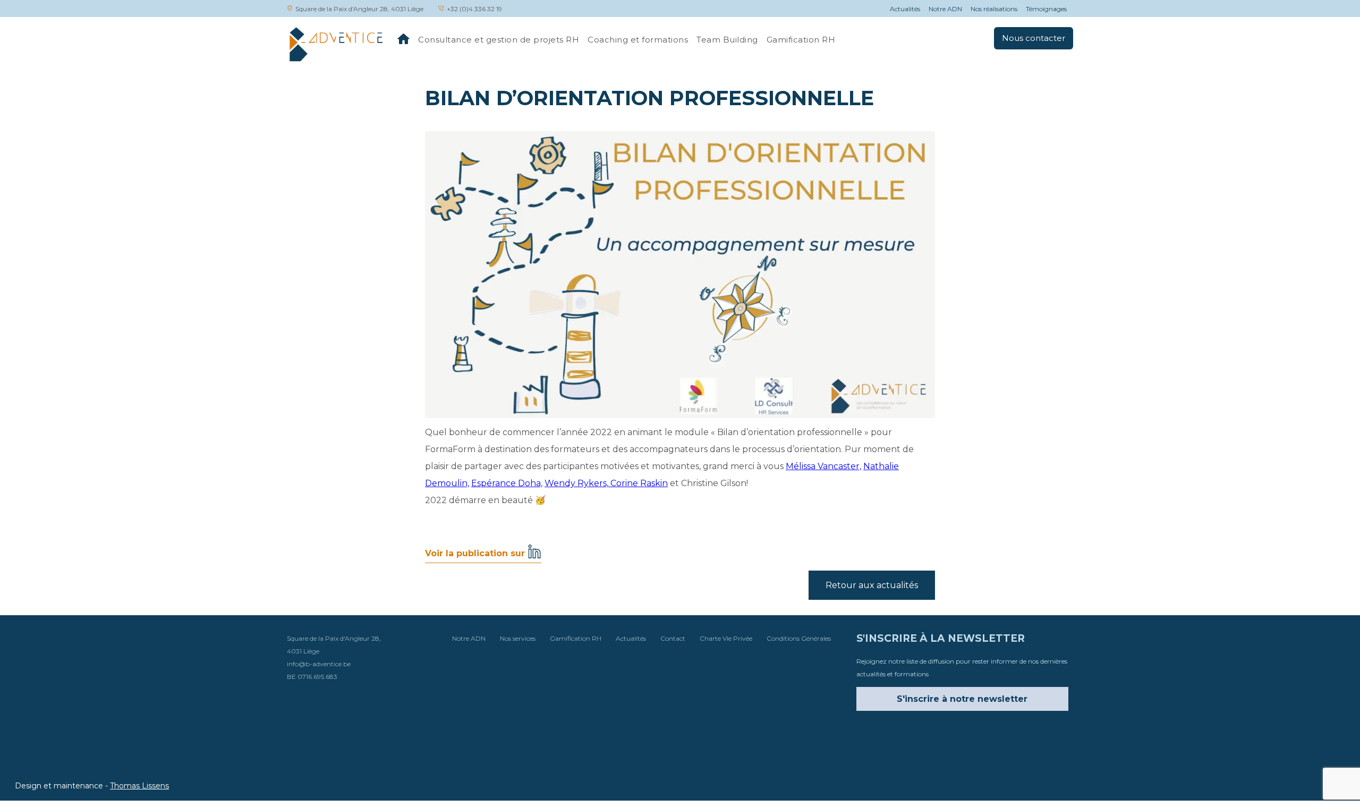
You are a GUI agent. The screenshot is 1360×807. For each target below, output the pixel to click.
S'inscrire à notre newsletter (962, 699)
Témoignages (1046, 9)
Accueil (403, 39)
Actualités (905, 9)
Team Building (727, 40)
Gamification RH (801, 40)
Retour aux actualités (872, 585)
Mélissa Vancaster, (823, 466)
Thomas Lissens (139, 786)
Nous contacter (1033, 38)
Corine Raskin (639, 483)
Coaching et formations (638, 40)
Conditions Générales (799, 638)
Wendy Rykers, (577, 483)
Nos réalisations (994, 9)
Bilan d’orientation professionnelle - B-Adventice (335, 44)
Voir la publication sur (476, 555)
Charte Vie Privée (726, 638)
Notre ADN (945, 9)
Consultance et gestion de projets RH (498, 40)
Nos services (518, 638)
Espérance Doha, (506, 483)
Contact (672, 638)
